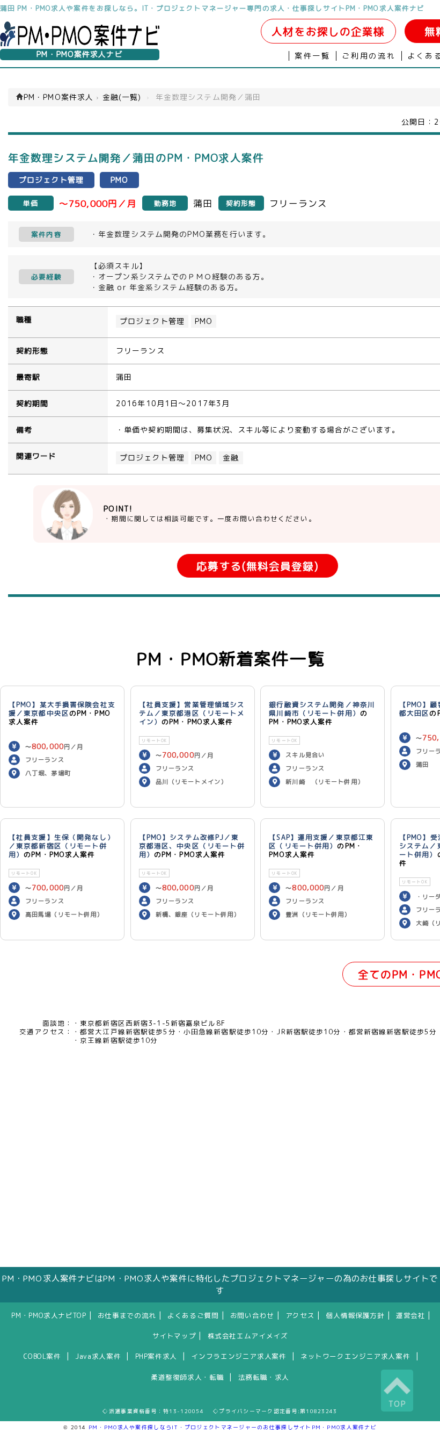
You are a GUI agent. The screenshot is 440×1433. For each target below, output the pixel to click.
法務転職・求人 (263, 1377)
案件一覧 (313, 56)
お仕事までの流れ (127, 1315)
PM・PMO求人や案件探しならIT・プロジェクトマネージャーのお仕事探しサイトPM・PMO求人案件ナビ (233, 1427)
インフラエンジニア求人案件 (238, 1356)
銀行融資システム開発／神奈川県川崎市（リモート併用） (322, 708)
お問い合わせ (252, 1315)
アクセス (300, 1315)
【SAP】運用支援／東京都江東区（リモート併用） (321, 841)
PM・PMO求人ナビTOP (48, 1315)
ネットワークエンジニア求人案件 (355, 1356)
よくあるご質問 (192, 1315)
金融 (231, 458)
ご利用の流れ (369, 56)
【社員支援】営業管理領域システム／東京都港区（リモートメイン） (192, 713)
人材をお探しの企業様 (328, 31)
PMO (203, 321)
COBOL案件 (42, 1356)
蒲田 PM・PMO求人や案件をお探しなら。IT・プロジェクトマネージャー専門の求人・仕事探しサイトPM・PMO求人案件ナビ (212, 8)
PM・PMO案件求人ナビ (79, 54)
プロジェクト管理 (152, 321)
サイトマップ (174, 1335)
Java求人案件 (98, 1356)
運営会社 (411, 1315)
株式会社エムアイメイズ (248, 1335)
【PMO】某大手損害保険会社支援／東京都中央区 (62, 708)
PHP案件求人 (156, 1356)
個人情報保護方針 (355, 1315)
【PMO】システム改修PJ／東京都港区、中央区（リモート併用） (192, 846)
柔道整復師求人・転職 (187, 1377)
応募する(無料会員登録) (257, 566)
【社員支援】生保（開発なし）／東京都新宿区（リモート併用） (62, 846)
